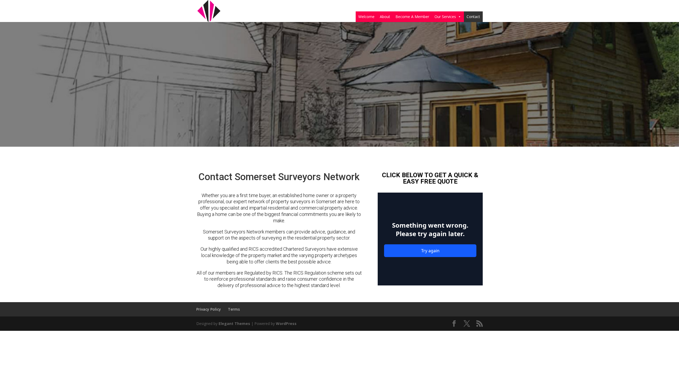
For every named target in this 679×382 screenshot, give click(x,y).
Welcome (366, 16)
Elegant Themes (234, 323)
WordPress (286, 323)
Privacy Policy (208, 309)
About (385, 16)
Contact (473, 16)
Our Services (445, 16)
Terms (234, 309)
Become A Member (412, 16)
